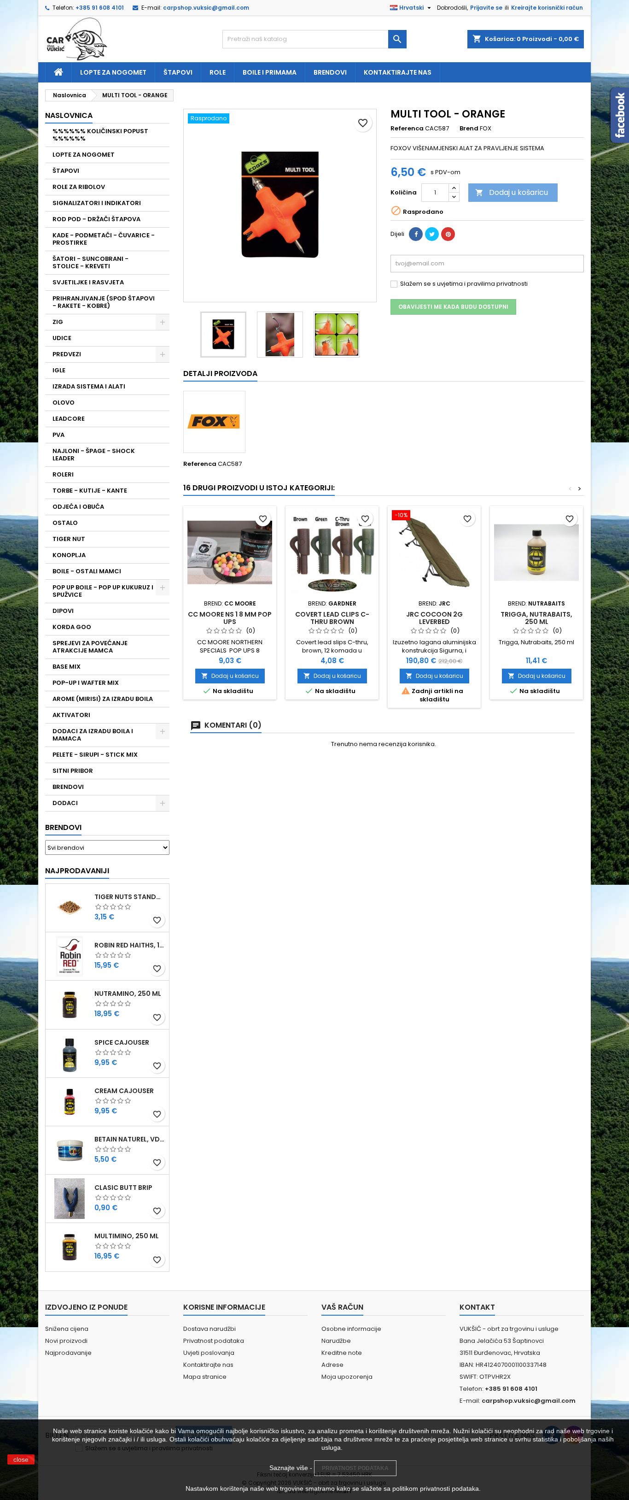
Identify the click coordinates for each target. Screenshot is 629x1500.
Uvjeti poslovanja (208, 1352)
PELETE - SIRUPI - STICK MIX (95, 754)
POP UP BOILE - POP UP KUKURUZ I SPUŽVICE (102, 591)
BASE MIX (66, 666)
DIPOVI (63, 610)
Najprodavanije (68, 1352)
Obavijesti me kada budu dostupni (453, 307)
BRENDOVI (68, 786)
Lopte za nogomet (113, 72)
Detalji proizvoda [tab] (220, 373)
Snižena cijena (66, 1328)
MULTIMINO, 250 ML (126, 1236)
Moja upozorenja (347, 1376)
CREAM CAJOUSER (124, 1090)
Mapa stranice (205, 1376)
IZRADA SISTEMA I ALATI (88, 386)
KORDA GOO (71, 627)
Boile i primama (270, 72)
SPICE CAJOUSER (121, 1042)
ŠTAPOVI (65, 170)
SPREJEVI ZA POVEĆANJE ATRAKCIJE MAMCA (90, 647)
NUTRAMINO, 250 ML (127, 993)
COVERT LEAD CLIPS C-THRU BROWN (332, 618)
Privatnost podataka (213, 1340)
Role (218, 72)
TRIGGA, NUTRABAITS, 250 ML (536, 618)
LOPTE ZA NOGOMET (83, 154)
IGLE (58, 370)
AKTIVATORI (71, 715)
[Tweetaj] (432, 234)
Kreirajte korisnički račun (547, 8)
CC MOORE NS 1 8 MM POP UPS (230, 618)
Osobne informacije (351, 1328)
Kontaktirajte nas (397, 72)
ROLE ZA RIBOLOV (78, 186)
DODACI (65, 803)
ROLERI (63, 474)
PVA (58, 434)
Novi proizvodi (66, 1340)
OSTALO (65, 522)
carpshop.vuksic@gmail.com (206, 8)
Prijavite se (486, 8)
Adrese (332, 1364)
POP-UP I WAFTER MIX (85, 682)
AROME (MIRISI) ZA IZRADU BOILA (102, 698)
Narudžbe (336, 1340)
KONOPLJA (69, 555)
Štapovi (177, 72)
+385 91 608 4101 (100, 8)
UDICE (61, 338)
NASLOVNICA (69, 115)
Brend (469, 128)
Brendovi (330, 72)
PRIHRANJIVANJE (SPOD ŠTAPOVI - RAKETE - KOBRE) (103, 302)
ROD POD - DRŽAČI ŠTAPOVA (96, 219)
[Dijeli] (416, 234)
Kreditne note (341, 1352)
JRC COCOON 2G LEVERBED (434, 618)
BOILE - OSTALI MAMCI (86, 571)
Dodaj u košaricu (511, 192)
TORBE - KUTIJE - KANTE (89, 490)
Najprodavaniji (77, 870)
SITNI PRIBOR (72, 770)
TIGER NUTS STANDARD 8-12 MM (129, 896)
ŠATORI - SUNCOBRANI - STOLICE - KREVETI (90, 262)
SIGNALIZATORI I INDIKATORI (96, 203)
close (21, 1459)
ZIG (57, 322)
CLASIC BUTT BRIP (123, 1187)
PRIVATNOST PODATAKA (355, 1468)
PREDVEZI (66, 354)
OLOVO (63, 402)
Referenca (407, 128)
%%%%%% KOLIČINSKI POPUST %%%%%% (100, 135)
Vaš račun (342, 1307)
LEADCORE (68, 418)
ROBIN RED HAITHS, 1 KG (129, 945)
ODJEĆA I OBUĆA (78, 506)
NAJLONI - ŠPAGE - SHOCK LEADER (93, 455)
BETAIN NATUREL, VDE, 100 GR (129, 1139)
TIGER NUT (68, 539)
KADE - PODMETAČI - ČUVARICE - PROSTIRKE (103, 239)
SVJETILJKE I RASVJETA (88, 282)
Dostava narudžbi (209, 1328)
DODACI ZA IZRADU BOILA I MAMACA (92, 735)
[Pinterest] (448, 234)
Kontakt (477, 1307)
